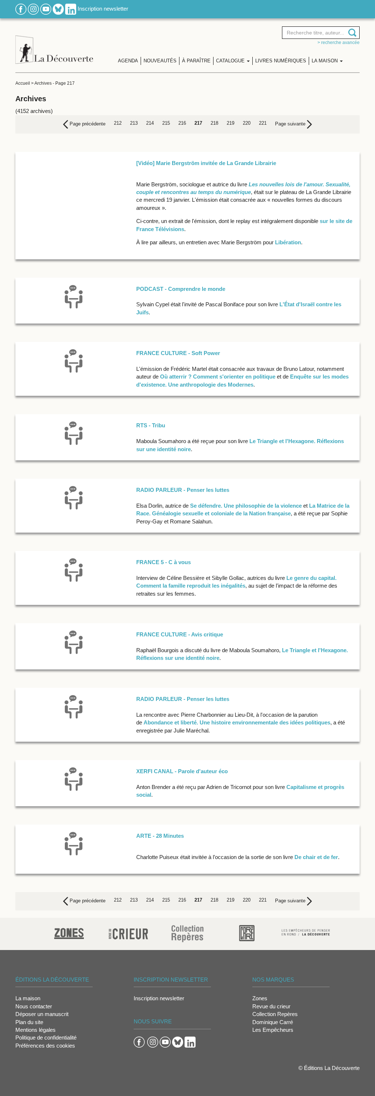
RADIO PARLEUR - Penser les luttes (182, 490)
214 (150, 123)
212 (118, 123)
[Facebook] (20, 9)
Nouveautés (160, 60)
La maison (27, 998)
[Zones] (69, 932)
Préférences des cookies (45, 1045)
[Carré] (247, 932)
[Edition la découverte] (54, 44)
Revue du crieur (271, 1006)
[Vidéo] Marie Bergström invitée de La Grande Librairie (206, 163)
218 (214, 123)
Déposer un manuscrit (41, 1014)
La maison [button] (325, 60)
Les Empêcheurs (272, 1030)
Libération (287, 242)
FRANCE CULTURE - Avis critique (179, 634)
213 (134, 123)
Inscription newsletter (103, 9)
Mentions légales (35, 1030)
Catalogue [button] (231, 60)
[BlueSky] (58, 9)
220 (246, 123)
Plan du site (29, 1022)
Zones (259, 998)
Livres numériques (280, 60)
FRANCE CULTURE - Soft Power (178, 353)
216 (182, 123)
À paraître (196, 60)
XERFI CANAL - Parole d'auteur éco (182, 771)
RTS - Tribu (150, 425)
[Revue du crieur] (128, 932)
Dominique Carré (272, 1022)
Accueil (22, 83)
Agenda (128, 60)
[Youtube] (45, 9)
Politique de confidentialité (46, 1037)
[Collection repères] (187, 933)
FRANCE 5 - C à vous (163, 562)
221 (263, 123)
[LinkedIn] (70, 9)
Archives (43, 83)
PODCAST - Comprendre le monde (180, 289)
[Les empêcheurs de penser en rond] (306, 931)
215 (166, 123)
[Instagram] (33, 9)
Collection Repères (275, 1014)
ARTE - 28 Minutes (160, 836)
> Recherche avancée (339, 42)
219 (230, 123)
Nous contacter (33, 1006)
